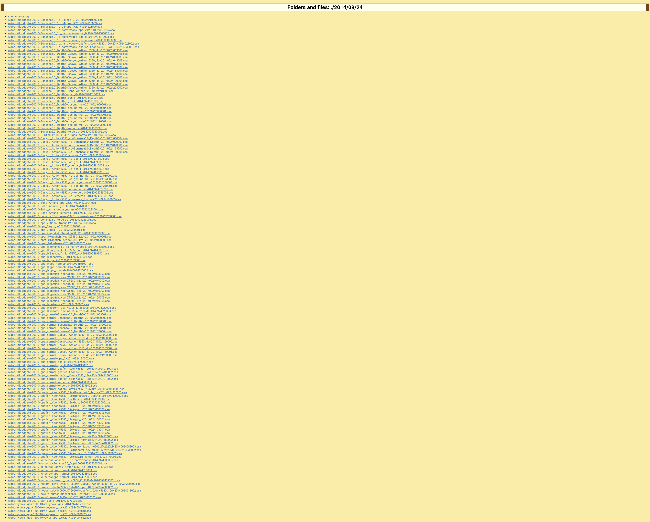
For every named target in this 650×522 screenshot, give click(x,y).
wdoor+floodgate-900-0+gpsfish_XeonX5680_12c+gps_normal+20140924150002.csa (63, 439)
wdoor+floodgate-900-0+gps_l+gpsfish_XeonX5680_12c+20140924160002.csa (59, 294)
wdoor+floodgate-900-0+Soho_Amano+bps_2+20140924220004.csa (52, 202)
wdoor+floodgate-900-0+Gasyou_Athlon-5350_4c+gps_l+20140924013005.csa (58, 158)
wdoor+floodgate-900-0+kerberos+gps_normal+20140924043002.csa (52, 473)
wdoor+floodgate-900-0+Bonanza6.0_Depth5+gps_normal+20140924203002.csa (60, 124)
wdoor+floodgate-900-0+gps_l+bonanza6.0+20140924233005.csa (50, 257)
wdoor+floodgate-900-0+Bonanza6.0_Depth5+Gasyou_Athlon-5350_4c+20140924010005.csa (68, 53)
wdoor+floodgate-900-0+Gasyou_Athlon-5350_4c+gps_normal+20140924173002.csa (62, 179)
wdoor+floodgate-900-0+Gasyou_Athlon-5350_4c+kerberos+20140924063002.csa (60, 196)
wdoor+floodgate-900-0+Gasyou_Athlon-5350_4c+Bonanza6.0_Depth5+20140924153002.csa (68, 148)
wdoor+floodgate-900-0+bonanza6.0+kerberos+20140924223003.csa (52, 219)
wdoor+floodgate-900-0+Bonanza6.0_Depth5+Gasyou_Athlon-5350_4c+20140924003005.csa (68, 50)
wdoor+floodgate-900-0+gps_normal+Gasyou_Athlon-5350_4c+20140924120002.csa (62, 341)
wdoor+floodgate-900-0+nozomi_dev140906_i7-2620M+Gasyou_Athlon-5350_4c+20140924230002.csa (74, 483)
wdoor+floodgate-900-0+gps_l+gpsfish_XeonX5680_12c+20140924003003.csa (59, 273)
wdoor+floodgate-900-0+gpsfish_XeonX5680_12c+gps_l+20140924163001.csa (59, 426)
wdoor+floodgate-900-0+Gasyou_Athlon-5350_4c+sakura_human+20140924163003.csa (64, 199)
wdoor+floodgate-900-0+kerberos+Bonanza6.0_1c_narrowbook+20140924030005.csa (63, 460)
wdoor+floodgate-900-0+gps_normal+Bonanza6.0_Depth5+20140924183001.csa (60, 328)
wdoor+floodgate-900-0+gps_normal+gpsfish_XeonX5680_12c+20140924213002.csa (63, 378)
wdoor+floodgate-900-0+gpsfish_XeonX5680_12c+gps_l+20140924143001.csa (59, 422)
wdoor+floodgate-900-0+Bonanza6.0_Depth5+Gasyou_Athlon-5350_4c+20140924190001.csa (68, 80)
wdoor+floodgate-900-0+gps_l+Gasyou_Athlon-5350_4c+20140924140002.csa (58, 250)
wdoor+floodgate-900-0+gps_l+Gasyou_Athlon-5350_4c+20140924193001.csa (58, 253)
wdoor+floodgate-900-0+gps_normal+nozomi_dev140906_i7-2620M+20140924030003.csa (66, 389)
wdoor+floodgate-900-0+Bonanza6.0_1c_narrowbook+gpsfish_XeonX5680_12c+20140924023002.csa (73, 43)
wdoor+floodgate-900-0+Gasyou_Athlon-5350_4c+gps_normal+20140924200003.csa (62, 182)
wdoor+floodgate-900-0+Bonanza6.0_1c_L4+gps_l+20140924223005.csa (55, 26)
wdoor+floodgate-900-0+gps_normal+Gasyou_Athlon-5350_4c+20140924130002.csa (62, 345)
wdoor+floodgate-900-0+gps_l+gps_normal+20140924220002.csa (50, 270)
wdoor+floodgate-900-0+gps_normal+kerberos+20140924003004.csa (52, 382)
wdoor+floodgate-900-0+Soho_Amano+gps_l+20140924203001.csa (51, 206)
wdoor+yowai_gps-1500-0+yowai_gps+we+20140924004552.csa (49, 517)
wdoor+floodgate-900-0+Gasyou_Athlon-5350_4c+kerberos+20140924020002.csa (60, 189)
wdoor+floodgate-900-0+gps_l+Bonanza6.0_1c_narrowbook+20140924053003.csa (61, 246)
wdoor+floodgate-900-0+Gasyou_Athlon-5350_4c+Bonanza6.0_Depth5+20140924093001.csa (68, 145)
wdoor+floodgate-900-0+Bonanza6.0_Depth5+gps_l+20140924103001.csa (55, 97)
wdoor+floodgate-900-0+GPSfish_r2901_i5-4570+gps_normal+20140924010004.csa (62, 135)
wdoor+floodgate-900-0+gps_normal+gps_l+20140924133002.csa (50, 365)
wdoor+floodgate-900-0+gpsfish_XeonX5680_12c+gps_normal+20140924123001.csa (63, 436)
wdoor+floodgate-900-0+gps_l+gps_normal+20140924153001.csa (50, 263)
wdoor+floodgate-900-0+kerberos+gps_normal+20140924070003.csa (52, 477)
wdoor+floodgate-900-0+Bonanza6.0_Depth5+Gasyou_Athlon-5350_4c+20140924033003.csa (68, 57)
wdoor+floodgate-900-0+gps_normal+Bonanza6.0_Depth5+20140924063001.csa (60, 314)
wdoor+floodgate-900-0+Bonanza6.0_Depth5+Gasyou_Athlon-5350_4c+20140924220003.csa (68, 84)
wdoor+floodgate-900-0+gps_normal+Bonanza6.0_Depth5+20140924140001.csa (60, 321)
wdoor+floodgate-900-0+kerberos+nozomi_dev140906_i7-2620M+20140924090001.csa (64, 480)
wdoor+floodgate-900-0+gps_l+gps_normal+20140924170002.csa (50, 267)
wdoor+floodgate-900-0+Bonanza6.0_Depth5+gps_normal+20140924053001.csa (60, 114)
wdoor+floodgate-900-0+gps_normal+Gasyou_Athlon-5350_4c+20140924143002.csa (62, 348)
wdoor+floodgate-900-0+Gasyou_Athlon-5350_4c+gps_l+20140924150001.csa (58, 172)
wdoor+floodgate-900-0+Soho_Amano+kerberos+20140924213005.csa (53, 213)
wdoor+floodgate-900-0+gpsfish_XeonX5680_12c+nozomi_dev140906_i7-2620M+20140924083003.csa (74, 446)
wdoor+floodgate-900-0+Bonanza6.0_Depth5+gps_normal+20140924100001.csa (60, 118)
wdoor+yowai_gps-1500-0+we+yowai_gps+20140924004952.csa (49, 514)
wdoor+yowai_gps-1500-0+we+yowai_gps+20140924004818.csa (49, 511)
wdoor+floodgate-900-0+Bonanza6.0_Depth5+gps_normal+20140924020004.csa (60, 108)
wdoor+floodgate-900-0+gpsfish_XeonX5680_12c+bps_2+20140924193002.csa (59, 399)
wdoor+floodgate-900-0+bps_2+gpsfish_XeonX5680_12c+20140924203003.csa (59, 233)
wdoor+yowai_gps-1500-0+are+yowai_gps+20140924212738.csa (49, 504)
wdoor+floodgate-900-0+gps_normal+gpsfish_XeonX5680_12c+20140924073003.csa (63, 368)
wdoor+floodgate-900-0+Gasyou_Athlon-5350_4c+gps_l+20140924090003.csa (58, 162)
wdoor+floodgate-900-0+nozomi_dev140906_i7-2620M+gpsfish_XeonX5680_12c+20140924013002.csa (74, 490)
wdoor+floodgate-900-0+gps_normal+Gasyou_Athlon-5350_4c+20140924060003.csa (62, 338)
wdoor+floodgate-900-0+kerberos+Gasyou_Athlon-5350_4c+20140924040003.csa (60, 466)
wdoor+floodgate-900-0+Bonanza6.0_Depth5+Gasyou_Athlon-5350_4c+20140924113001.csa (68, 70)
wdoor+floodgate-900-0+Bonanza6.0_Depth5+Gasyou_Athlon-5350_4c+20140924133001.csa (68, 74)
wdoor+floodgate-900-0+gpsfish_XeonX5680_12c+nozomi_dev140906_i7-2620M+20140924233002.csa (74, 450)
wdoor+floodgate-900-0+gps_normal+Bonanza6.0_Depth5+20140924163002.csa (60, 324)
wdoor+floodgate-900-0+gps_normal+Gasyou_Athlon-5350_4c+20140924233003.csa (62, 355)
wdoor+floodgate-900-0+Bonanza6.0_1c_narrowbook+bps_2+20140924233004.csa (61, 30)
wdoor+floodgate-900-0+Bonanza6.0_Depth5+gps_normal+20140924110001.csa (60, 121)
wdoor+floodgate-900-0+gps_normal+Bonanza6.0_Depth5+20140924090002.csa (60, 317)
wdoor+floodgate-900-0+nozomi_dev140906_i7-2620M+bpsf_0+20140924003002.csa (63, 487)
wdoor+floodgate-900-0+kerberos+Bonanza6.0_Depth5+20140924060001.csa (57, 463)
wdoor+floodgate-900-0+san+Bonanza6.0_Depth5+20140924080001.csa (54, 497)
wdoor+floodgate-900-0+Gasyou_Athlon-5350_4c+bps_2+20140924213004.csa (59, 155)
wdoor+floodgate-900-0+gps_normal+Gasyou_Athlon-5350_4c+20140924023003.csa (62, 334)
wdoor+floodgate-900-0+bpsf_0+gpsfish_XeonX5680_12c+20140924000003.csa (60, 236)
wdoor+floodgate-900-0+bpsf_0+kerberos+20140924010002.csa (49, 243)
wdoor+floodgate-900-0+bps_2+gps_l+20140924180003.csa (46, 226)
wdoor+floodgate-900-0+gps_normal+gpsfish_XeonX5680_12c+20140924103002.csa (63, 372)
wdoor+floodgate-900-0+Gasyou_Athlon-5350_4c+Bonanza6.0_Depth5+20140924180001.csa (68, 152)
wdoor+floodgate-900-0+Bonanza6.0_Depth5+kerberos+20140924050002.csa (57, 131)
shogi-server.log (18, 16)
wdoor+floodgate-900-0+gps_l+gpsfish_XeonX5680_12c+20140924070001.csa (59, 287)
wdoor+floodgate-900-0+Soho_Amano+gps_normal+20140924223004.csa (55, 209)
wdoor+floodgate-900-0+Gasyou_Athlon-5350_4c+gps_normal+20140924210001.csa (62, 185)
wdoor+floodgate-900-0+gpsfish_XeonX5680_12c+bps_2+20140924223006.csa (59, 402)
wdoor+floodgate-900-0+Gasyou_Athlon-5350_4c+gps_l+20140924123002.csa (58, 169)
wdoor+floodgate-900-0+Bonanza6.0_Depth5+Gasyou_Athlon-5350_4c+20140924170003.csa (68, 77)
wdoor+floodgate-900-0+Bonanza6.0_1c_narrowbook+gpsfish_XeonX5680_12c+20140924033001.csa (73, 47)
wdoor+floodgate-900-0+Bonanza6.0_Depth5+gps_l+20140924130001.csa (55, 101)
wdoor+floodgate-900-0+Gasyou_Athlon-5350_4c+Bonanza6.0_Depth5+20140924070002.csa (68, 141)
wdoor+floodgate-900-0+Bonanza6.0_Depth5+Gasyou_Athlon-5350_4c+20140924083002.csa (68, 67)
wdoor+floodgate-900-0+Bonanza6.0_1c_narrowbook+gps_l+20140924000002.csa (61, 33)
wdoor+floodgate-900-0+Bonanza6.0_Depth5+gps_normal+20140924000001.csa (60, 104)
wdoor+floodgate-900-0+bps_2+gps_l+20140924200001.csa (46, 229)
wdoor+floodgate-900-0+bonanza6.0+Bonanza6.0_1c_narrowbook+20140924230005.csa (65, 216)
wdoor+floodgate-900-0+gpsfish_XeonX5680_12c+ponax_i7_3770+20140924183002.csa (65, 453)
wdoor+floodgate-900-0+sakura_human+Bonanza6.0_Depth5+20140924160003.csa (61, 494)
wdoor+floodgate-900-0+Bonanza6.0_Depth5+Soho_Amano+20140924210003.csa (61, 91)
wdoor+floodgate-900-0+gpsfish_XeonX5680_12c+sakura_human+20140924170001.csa (64, 456)
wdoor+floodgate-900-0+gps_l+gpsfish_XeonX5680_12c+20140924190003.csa (59, 297)
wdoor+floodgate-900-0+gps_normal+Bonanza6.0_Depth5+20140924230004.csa (60, 331)
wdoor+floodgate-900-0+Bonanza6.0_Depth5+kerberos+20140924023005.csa (57, 128)
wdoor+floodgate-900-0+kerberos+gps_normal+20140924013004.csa (52, 470)
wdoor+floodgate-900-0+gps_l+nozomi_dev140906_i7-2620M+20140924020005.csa (62, 307)
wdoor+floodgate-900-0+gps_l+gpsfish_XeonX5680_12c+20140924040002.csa (59, 280)
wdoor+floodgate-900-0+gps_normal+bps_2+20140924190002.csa (51, 358)
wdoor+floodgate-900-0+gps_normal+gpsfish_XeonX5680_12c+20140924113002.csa (63, 375)
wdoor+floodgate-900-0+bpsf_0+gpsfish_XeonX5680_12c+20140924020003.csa (60, 240)
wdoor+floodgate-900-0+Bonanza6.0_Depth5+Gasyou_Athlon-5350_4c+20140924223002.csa (68, 87)
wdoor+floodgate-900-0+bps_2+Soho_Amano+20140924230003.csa (52, 223)
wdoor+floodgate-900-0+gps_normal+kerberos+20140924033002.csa (52, 385)
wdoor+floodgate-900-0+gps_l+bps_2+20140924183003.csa (46, 260)
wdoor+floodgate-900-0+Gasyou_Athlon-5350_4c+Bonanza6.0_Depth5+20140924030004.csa (68, 138)
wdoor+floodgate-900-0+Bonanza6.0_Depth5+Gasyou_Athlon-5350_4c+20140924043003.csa (68, 60)
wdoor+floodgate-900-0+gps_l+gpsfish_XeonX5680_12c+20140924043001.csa (59, 284)
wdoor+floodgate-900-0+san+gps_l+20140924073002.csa (45, 500)
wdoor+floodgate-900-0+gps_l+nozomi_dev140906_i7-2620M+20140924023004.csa (62, 311)
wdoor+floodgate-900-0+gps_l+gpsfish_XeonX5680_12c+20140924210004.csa (59, 301)
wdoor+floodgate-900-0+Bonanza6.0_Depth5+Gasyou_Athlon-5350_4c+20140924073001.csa (68, 64)
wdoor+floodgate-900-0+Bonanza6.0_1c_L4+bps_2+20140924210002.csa (55, 20)
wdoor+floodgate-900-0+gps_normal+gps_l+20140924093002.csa (50, 362)
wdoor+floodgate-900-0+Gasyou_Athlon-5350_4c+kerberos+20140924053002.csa (60, 192)
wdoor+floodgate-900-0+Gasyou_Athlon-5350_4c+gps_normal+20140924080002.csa (62, 175)
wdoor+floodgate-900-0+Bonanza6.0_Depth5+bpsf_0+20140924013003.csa (56, 94)
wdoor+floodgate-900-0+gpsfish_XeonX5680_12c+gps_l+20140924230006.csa (59, 433)
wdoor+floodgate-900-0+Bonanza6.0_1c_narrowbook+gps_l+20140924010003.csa (61, 36)
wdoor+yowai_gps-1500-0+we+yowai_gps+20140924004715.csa (49, 507)
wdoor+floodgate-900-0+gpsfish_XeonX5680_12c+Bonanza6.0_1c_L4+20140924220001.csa (67, 392)
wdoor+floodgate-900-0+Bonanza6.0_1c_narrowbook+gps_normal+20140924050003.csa (65, 40)
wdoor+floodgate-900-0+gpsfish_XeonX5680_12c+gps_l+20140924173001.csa (59, 429)
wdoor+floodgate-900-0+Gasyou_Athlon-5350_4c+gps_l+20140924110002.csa (58, 165)
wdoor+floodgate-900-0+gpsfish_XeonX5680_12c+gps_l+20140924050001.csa (59, 406)
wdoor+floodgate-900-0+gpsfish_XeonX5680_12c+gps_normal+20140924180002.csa (63, 443)
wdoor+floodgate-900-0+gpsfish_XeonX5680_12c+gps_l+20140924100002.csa (59, 416)
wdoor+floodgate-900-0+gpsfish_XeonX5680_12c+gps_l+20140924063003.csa (59, 412)
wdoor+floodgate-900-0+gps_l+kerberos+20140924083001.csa (48, 304)
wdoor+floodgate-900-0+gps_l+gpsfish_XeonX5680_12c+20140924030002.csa (59, 277)
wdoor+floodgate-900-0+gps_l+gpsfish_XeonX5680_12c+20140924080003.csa (59, 290)
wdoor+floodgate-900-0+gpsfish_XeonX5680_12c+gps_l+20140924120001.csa (59, 419)
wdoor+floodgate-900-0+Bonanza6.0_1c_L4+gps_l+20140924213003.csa (55, 23)
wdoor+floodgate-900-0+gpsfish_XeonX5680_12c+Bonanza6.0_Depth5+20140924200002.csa (68, 395)
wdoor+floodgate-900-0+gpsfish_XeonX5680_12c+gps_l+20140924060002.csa (59, 409)
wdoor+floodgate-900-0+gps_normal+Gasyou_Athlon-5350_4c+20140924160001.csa (62, 351)
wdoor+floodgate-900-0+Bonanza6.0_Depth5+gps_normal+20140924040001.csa (60, 111)
